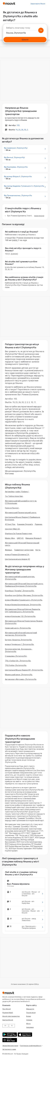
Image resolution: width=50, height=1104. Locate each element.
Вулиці (28, 1016)
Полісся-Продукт (12, 508)
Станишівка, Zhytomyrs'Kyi (16, 656)
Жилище (8, 550)
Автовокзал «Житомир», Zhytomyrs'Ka (20, 679)
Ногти (37, 550)
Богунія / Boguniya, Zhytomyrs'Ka (18, 640)
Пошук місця (31, 1013)
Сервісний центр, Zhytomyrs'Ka (18, 628)
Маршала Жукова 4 (33, 538)
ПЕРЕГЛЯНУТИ (39, 216)
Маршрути (30, 1009)
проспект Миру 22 (12, 529)
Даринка (38, 524)
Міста (28, 1023)
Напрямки (30, 1027)
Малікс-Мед (10, 538)
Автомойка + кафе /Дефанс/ (17, 492)
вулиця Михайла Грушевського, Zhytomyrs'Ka (23, 600)
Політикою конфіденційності (30, 1046)
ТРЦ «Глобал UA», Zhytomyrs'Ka (18, 661)
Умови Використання (10, 1046)
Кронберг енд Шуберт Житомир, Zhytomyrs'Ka (24, 595)
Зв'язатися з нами (9, 1049)
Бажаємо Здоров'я (25, 524)
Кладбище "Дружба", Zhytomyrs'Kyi (19, 591)
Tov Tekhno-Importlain (14, 496)
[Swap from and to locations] (41, 30)
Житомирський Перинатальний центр (20, 513)
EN (5, 1025)
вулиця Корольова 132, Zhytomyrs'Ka (20, 616)
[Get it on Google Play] (9, 1034)
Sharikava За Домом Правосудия (18, 534)
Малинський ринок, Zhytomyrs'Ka (18, 675)
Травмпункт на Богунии (23, 550)
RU (12, 1025)
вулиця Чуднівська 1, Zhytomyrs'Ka (19, 644)
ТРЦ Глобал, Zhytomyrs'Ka (15, 665)
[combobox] (25, 28)
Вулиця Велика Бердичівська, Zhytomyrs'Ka (23, 605)
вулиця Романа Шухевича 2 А (17, 555)
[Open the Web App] (9, 1040)
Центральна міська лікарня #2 (17, 559)
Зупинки (29, 1020)
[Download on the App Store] (25, 1034)
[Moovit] (9, 3)
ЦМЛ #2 (20, 538)
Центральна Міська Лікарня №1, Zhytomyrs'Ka (24, 670)
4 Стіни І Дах (10, 524)
